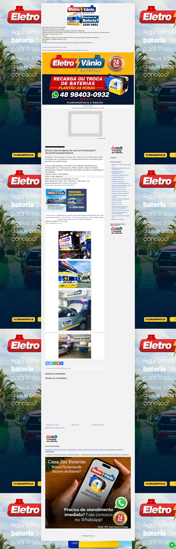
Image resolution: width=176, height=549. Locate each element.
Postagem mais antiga (97, 425)
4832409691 (63, 174)
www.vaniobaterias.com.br (53, 223)
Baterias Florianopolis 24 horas (120, 210)
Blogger (92, 536)
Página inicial (75, 425)
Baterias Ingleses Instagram (119, 191)
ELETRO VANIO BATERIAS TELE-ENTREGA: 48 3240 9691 (121, 186)
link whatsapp (172, 545)
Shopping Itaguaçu (68, 183)
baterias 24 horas (117, 204)
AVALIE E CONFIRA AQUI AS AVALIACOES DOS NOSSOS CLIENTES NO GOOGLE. (65, 50)
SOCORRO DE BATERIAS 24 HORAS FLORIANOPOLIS (120, 207)
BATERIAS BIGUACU (118, 177)
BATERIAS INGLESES (118, 181)
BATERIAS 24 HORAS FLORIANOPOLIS (118, 172)
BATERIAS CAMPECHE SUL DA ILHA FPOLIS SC (121, 169)
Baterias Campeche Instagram (120, 193)
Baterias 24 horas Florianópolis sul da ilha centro (120, 199)
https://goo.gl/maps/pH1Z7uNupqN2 (59, 185)
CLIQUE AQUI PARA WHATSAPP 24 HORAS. (54, 47)
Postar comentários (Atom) (57, 428)
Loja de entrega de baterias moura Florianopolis (119, 213)
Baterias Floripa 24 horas (119, 189)
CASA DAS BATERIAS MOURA (120, 183)
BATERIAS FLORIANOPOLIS (120, 175)
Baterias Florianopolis (118, 219)
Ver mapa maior (101, 138)
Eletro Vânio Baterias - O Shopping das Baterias (72, 217)
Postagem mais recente (52, 425)
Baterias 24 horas (117, 202)
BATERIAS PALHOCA (118, 179)
